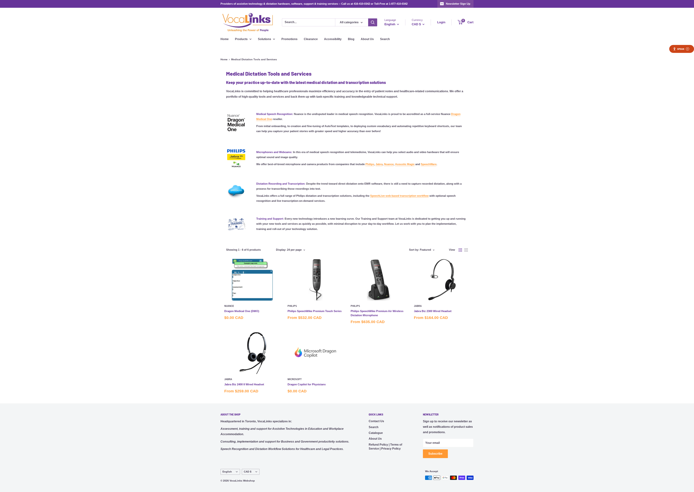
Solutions (264, 39)
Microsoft (295, 379)
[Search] (372, 22)
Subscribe (435, 453)
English (227, 471)
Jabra (418, 306)
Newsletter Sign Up (458, 3)
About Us (367, 39)
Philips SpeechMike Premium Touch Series (315, 311)
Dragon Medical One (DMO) (241, 311)
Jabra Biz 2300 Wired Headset (432, 311)
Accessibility (333, 39)
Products (241, 39)
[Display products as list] (466, 250)
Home (224, 39)
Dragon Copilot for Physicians (307, 384)
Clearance (311, 39)
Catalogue (376, 432)
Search (385, 39)
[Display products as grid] (460, 250)
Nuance (229, 306)
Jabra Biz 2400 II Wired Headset (244, 384)
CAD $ (247, 471)
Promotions (289, 39)
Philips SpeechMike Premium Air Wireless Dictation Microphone (377, 313)
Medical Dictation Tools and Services (254, 59)
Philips (292, 306)
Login (441, 22)
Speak (680, 49)
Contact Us (376, 421)
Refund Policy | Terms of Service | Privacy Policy (385, 446)
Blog (351, 39)
